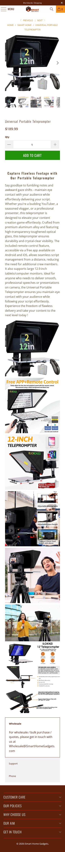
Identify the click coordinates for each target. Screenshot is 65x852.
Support (13, 763)
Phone (12, 776)
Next (40, 20)
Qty (7, 137)
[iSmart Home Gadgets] (32, 9)
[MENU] (2, 9)
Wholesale (15, 723)
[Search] (51, 9)
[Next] (57, 63)
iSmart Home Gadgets (36, 843)
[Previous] (8, 63)
